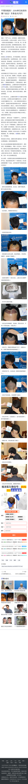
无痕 (16, 133)
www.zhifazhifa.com (11, 767)
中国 (3, 760)
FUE (18, 96)
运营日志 (13, 769)
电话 (2, 527)
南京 (23, 760)
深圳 (19, 760)
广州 (15, 760)
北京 (7, 760)
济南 (20, 762)
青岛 (16, 762)
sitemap (19, 775)
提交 (14, 535)
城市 (2, 530)
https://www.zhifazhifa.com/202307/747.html (12, 566)
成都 (7, 762)
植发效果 (8, 6)
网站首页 (3, 6)
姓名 (2, 523)
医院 (2, 515)
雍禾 (5, 84)
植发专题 (17, 769)
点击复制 (16, 490)
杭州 (12, 762)
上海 (6, 57)
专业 (5, 87)
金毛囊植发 (14, 765)
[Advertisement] (14, 693)
